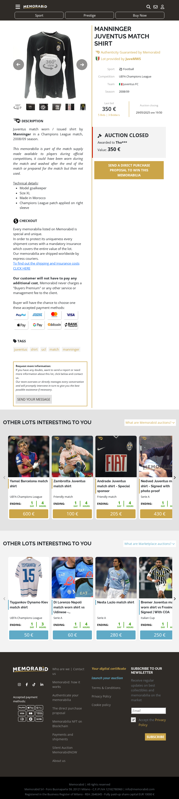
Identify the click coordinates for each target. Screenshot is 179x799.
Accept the (152, 722)
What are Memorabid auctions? (149, 423)
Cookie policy (101, 705)
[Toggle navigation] (18, 6)
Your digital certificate (109, 669)
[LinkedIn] (41, 684)
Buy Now (140, 15)
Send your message (33, 399)
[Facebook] (27, 684)
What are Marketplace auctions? (148, 544)
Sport (39, 15)
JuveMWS (133, 59)
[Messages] (155, 6)
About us (58, 761)
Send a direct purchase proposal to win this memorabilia (129, 170)
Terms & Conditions (106, 688)
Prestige (90, 15)
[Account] (162, 6)
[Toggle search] (148, 6)
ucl (43, 349)
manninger (71, 349)
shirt (34, 349)
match (54, 349)
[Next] (174, 477)
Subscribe (155, 737)
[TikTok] (34, 684)
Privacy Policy (101, 696)
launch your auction (107, 678)
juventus (20, 349)
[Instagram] (19, 684)
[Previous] (4, 477)
